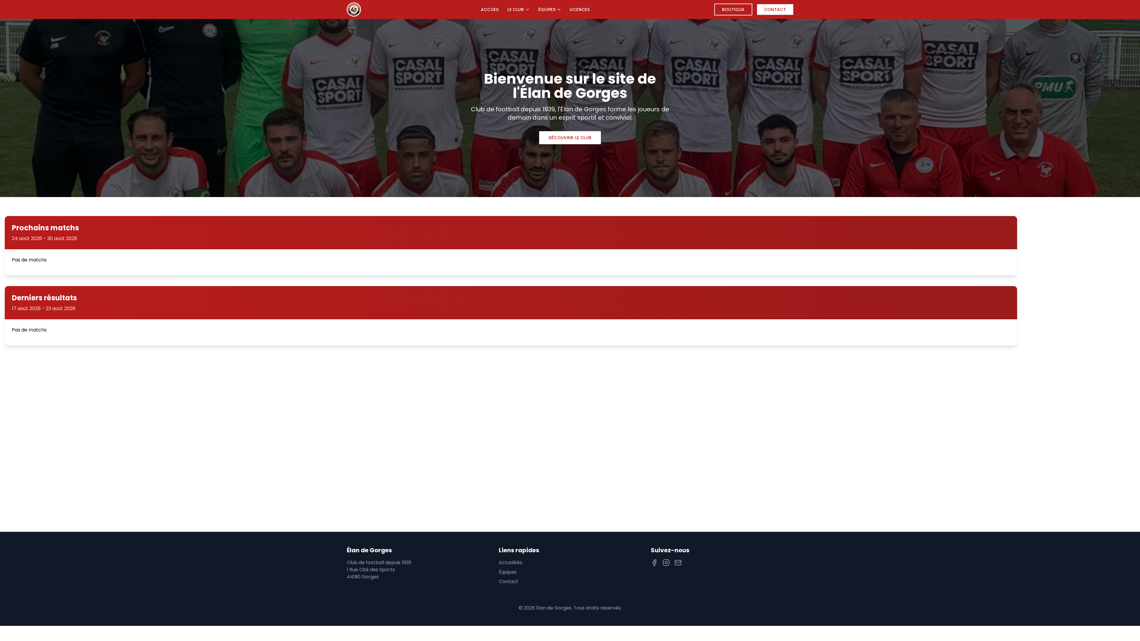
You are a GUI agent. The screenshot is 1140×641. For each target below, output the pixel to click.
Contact (775, 9)
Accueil (490, 9)
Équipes (546, 9)
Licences (580, 9)
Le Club (515, 9)
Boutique (733, 9)
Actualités (510, 562)
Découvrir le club (570, 138)
